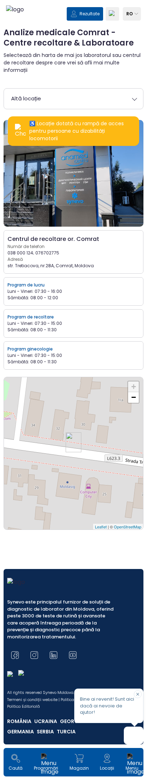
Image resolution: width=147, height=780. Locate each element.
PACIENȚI (22, 396)
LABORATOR (26, 410)
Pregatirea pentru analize (73, 453)
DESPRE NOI (26, 423)
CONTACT (24, 437)
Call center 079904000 (74, 472)
